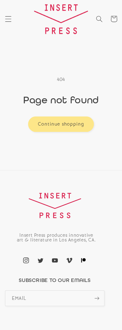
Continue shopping (61, 124)
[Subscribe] (97, 298)
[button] (8, 19)
